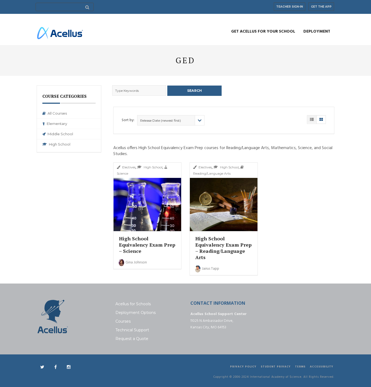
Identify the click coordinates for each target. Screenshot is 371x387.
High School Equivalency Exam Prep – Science (147, 244)
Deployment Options (135, 312)
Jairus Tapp (210, 269)
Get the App (321, 6)
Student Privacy (276, 366)
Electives (129, 167)
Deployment (316, 31)
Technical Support (132, 330)
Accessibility (321, 366)
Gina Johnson (136, 262)
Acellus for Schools (133, 303)
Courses (123, 321)
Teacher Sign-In (289, 6)
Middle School (60, 134)
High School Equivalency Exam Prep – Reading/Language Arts (223, 247)
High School (59, 144)
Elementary (57, 123)
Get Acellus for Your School (263, 31)
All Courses (57, 113)
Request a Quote (131, 338)
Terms (300, 366)
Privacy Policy (243, 366)
